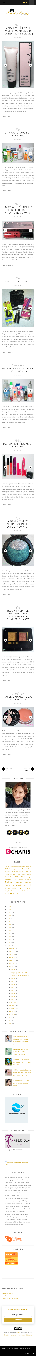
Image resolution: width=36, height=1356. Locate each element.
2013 (9, 945)
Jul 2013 (12, 963)
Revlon (24, 891)
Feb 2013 (12, 1011)
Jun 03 (13, 999)
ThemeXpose (22, 1348)
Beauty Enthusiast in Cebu (10, 1298)
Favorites (7, 871)
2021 (9, 921)
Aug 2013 (12, 960)
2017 (9, 933)
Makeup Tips (9, 885)
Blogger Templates (7, 1348)
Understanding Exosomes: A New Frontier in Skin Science (21, 1083)
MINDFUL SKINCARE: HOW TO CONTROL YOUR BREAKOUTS (20, 1051)
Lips (29, 877)
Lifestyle (24, 877)
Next (30, 65)
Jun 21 (13, 981)
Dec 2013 (12, 948)
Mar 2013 (12, 1008)
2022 (9, 918)
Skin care (14, 893)
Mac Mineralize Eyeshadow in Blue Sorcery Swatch (18, 524)
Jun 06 (13, 996)
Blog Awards (17, 866)
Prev (5, 65)
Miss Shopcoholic (7, 1293)
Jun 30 (13, 969)
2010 (9, 1023)
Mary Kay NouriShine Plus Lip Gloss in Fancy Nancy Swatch (18, 210)
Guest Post (8, 874)
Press (21, 888)
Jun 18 (13, 984)
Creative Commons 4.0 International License (18, 1335)
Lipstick (8, 879)
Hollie (18, 1332)
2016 (9, 936)
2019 (9, 927)
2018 (9, 930)
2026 (9, 906)
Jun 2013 (12, 966)
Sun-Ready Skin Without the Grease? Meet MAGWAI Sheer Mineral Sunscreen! (22, 1062)
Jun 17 (13, 987)
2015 (9, 939)
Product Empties (18, 365)
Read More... (8, 116)
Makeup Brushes (23, 882)
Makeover (28, 879)
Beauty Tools (9, 866)
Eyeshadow (17, 869)
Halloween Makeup (26, 874)
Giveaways (27, 871)
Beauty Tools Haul (18, 281)
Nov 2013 (12, 951)
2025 (9, 909)
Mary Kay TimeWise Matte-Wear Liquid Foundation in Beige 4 (18, 31)
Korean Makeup (15, 877)
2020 (9, 924)
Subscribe (18, 1320)
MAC (21, 879)
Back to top (28, 1354)
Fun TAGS (19, 871)
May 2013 (12, 1002)
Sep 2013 (12, 957)
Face (24, 869)
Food (13, 871)
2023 (9, 915)
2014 (9, 942)
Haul (18, 130)
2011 (9, 1020)
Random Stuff (16, 891)
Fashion (28, 869)
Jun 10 (13, 993)
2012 (9, 1017)
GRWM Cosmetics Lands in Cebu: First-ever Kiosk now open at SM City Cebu (22, 1072)
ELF (6, 869)
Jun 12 (13, 990)
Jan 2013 (12, 1014)
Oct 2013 (12, 954)
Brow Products (26, 866)
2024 (9, 912)
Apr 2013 (12, 1005)
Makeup (18, 25)
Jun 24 (13, 978)
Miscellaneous (18, 694)
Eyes (18, 518)
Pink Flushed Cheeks (8, 1296)
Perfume (14, 888)
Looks (15, 879)
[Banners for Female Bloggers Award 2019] (17, 1165)
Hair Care (16, 874)
